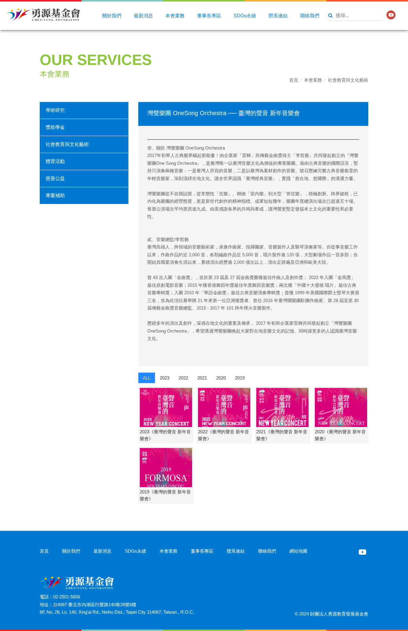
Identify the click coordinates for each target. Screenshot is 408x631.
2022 (183, 377)
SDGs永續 (245, 15)
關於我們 (111, 15)
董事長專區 (209, 15)
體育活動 (55, 161)
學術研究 (55, 110)
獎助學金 (55, 127)
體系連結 (278, 15)
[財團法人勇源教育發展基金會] (43, 14)
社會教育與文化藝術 (348, 80)
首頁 (293, 80)
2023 (164, 377)
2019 (240, 377)
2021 (202, 377)
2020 (221, 377)
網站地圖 (298, 551)
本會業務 (175, 15)
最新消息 (143, 15)
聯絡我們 (309, 15)
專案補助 (55, 195)
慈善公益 (55, 178)
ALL (147, 377)
